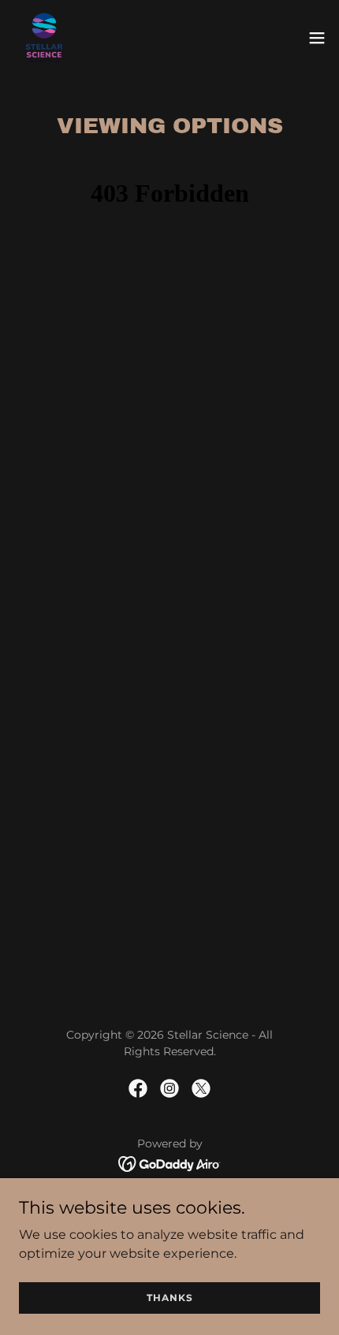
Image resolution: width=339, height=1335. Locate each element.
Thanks (170, 1297)
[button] (317, 38)
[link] (44, 37)
